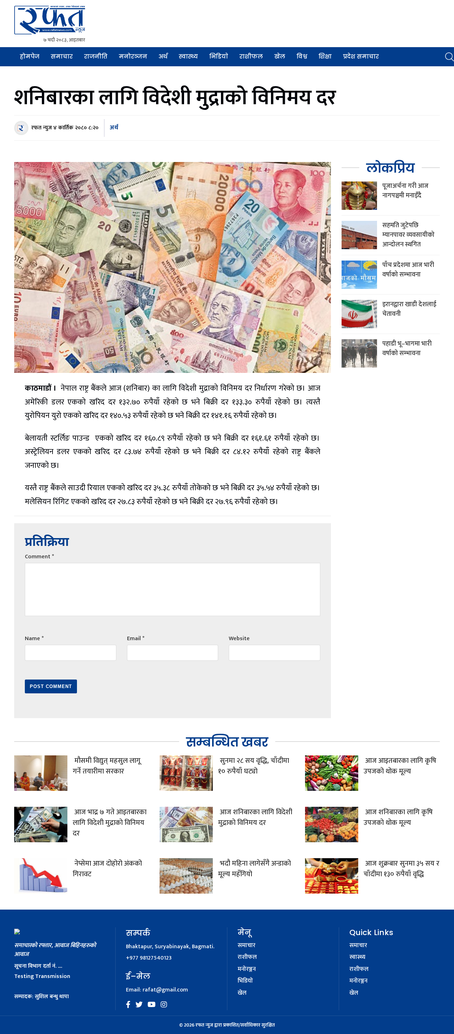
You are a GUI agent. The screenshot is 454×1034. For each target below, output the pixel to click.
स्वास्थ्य (188, 56)
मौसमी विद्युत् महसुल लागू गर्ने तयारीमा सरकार (106, 766)
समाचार (62, 56)
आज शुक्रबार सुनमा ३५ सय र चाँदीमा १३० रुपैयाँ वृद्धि (401, 868)
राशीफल (251, 56)
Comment (39, 556)
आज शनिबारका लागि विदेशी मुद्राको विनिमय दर (255, 817)
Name (34, 638)
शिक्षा (325, 56)
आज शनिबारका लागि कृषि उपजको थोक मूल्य (398, 817)
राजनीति (95, 56)
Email (135, 638)
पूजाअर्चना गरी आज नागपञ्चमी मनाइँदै (405, 191)
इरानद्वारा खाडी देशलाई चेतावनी (409, 309)
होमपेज (29, 56)
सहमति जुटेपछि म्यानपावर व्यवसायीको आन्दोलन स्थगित (408, 235)
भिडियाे (218, 56)
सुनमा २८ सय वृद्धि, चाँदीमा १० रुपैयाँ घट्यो (253, 766)
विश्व (302, 56)
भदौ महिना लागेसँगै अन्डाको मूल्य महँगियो (254, 868)
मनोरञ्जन (133, 56)
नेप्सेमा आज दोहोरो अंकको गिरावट (107, 868)
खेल (279, 56)
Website (239, 638)
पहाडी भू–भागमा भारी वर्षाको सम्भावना (407, 349)
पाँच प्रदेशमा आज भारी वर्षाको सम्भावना (408, 270)
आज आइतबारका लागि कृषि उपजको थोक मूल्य (400, 766)
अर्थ (163, 56)
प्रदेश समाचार (361, 56)
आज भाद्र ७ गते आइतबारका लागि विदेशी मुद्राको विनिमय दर (109, 822)
